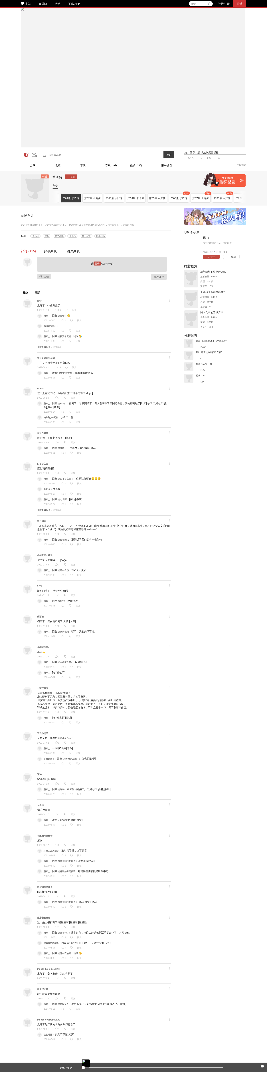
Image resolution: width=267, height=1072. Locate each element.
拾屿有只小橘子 (44, 555)
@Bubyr (62, 403)
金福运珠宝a (43, 647)
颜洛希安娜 (49, 326)
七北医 (47, 489)
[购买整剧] (222, 180)
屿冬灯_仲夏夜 (51, 417)
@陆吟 (61, 448)
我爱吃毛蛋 (42, 989)
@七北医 (62, 499)
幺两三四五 (42, 688)
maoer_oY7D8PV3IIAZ (48, 1019)
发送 (169, 154)
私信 (233, 256)
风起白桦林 (42, 433)
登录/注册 (224, 3)
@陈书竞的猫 (64, 953)
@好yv (61, 600)
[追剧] (71, 176)
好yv (39, 585)
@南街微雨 (63, 631)
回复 (74, 309)
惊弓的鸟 (41, 520)
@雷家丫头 (63, 1004)
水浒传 (57, 176)
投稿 (239, 3)
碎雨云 (40, 616)
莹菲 (39, 300)
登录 (97, 263)
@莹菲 (61, 315)
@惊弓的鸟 (63, 539)
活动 (57, 3)
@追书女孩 (63, 570)
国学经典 (100, 236)
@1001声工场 (70, 758)
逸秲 (39, 774)
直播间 (43, 3)
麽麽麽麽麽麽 (43, 917)
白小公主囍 (42, 463)
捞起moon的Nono (46, 357)
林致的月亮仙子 (44, 835)
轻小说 (35, 236)
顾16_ (47, 315)
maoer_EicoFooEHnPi (48, 968)
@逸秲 (61, 789)
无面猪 (40, 804)
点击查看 (57, 346)
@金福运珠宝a (65, 662)
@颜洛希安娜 (64, 336)
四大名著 (86, 236)
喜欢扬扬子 (42, 733)
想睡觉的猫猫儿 (51, 943)
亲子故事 (59, 236)
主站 (28, 3)
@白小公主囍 (64, 478)
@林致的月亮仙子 (66, 861)
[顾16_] (192, 244)
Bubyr (40, 388)
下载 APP (74, 3)
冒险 (47, 236)
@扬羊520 (63, 932)
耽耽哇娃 (48, 1034)
